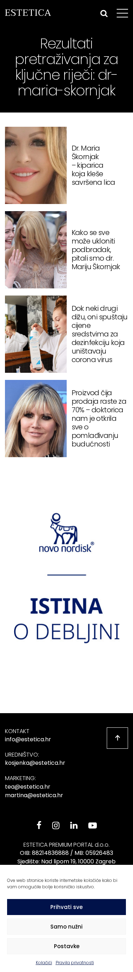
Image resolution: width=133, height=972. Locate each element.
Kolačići (44, 963)
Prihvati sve (66, 907)
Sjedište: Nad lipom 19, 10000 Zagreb (66, 861)
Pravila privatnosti (75, 963)
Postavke (66, 946)
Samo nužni (66, 926)
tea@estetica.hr (27, 787)
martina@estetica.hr (34, 795)
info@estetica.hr (28, 739)
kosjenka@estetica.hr (35, 763)
